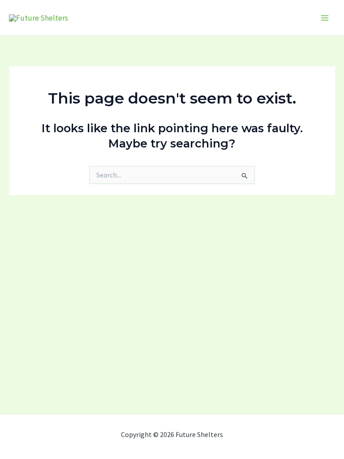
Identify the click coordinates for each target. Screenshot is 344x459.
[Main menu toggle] (325, 18)
